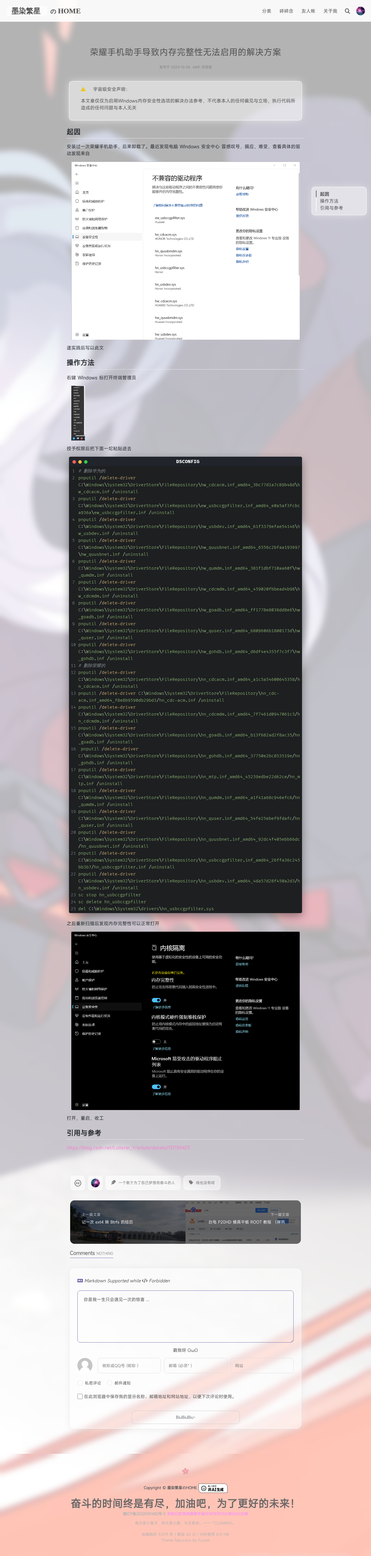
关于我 (330, 11)
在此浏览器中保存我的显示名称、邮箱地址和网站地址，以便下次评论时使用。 (160, 1396)
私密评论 (93, 1383)
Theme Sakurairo (176, 1540)
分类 (266, 11)
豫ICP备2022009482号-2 (144, 1513)
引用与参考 (331, 208)
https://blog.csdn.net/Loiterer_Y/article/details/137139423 (128, 1147)
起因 (324, 194)
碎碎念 (286, 11)
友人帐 (308, 11)
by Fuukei (200, 1540)
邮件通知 (122, 1383)
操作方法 (329, 201)
